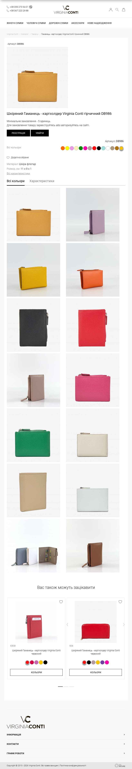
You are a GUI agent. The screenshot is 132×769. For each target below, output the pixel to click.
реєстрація (18, 133)
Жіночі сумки (15, 23)
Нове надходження (99, 23)
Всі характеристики (18, 173)
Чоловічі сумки (36, 23)
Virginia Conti (34, 765)
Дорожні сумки (58, 23)
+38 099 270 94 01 (19, 7)
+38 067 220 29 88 (19, 10)
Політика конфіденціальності (73, 765)
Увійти (110, 9)
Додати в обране (20, 157)
